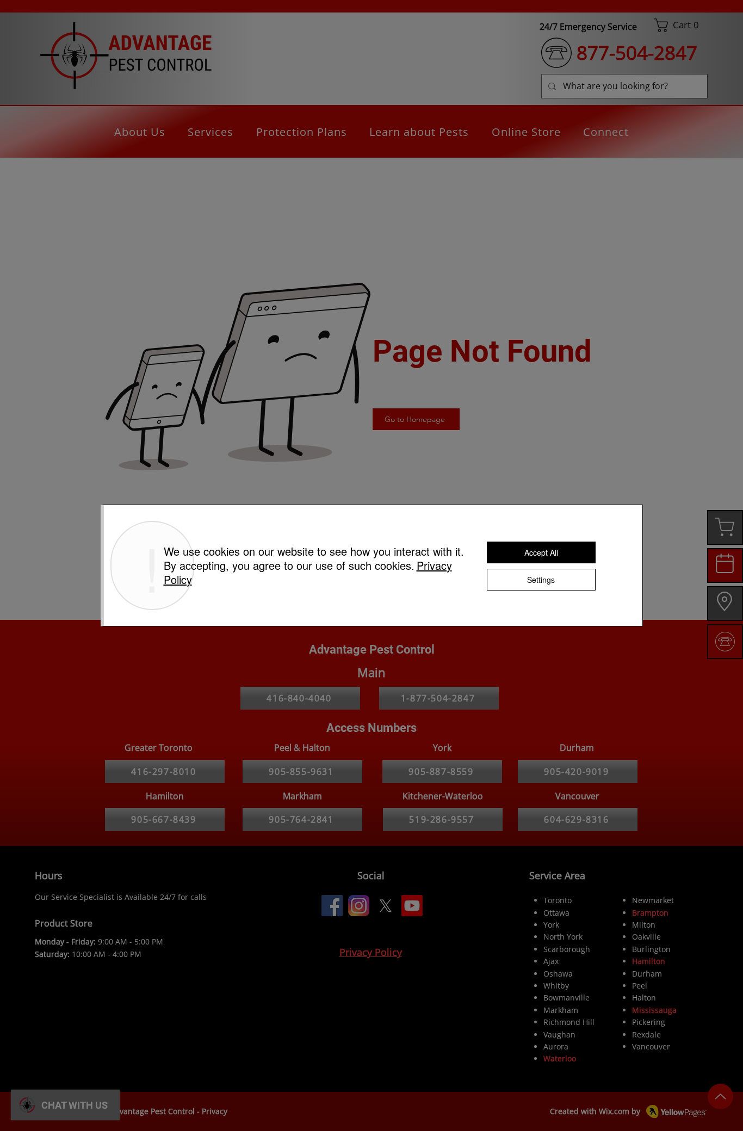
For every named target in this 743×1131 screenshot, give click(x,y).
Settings (541, 579)
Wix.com (614, 1111)
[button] (681, 25)
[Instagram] (358, 905)
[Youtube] (412, 905)
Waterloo (559, 1058)
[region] (725, 527)
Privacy (214, 1111)
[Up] (720, 1096)
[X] (385, 905)
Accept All (541, 552)
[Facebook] (332, 905)
